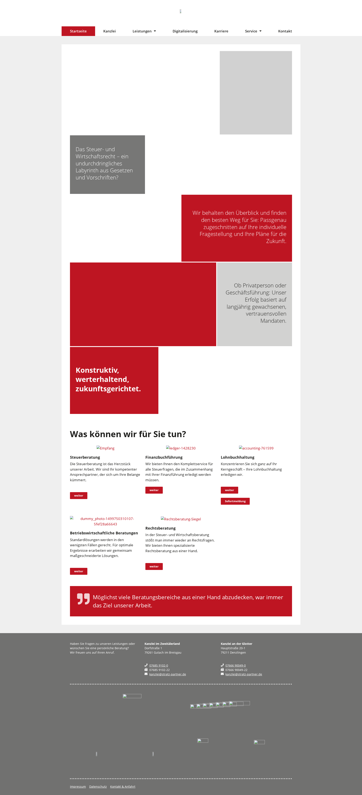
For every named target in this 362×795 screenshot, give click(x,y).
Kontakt (285, 31)
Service (251, 31)
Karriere (221, 31)
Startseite (78, 31)
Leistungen (142, 31)
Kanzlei (109, 31)
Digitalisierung (185, 31)
